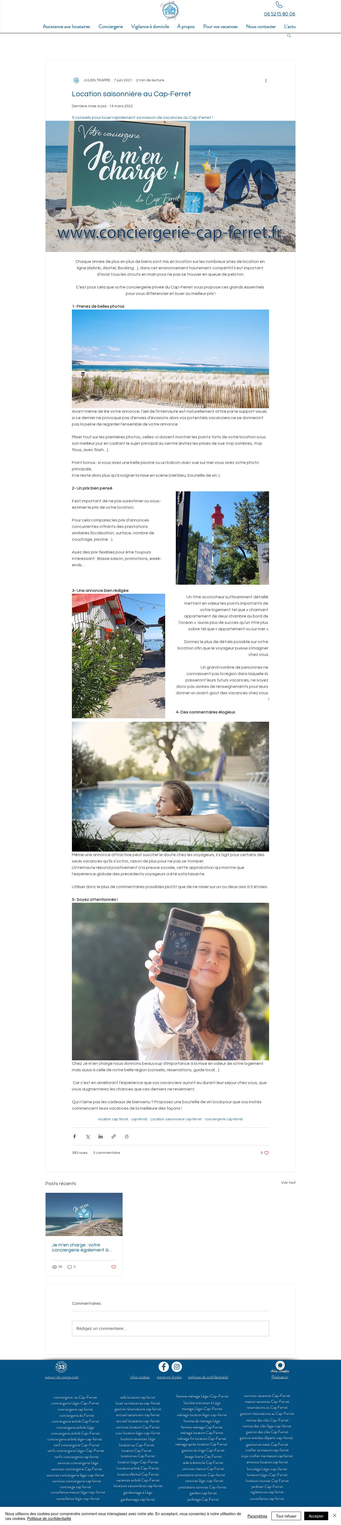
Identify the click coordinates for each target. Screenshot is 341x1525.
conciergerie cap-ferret (224, 1119)
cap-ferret (139, 1119)
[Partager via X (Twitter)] (87, 1136)
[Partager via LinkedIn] (100, 1136)
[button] (220, 26)
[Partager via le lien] (113, 1136)
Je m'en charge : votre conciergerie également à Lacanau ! (80, 1247)
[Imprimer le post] (126, 1136)
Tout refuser (286, 1516)
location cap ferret (113, 1119)
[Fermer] (334, 1516)
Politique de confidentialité (49, 1518)
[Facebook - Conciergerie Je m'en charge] (164, 1367)
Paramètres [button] (257, 1516)
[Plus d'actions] (266, 80)
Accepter (316, 1516)
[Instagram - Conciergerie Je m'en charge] (177, 1367)
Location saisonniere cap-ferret (176, 1119)
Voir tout (288, 1183)
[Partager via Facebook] (74, 1136)
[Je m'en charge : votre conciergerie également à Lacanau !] (84, 1214)
